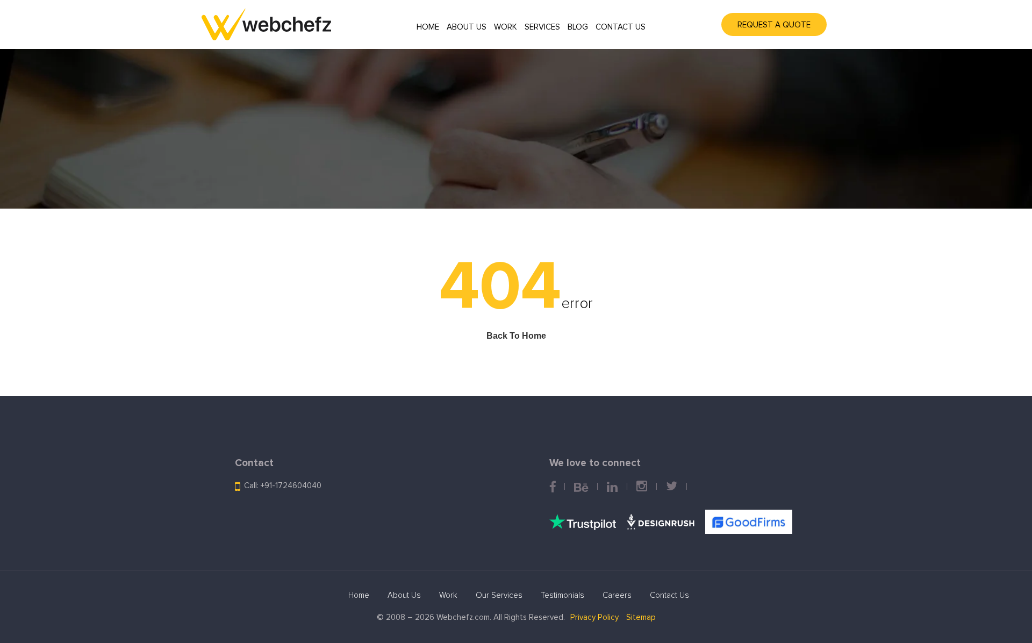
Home (428, 27)
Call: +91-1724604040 (282, 486)
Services (542, 27)
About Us (466, 27)
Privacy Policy (594, 617)
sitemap (641, 617)
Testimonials (562, 595)
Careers (617, 595)
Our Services (499, 595)
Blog (578, 27)
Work (505, 27)
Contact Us (621, 27)
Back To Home (516, 335)
